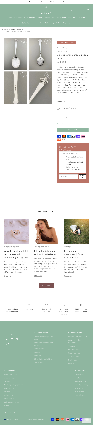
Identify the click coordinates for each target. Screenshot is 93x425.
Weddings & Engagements (55, 17)
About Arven (79, 374)
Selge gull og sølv (11, 247)
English (72, 10)
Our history (79, 392)
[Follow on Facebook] (5, 412)
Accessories (72, 17)
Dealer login (72, 360)
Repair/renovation (40, 349)
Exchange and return (75, 349)
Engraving (37, 356)
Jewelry (40, 17)
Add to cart (73, 130)
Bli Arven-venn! (82, 176)
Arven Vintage (29, 17)
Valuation (37, 352)
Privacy (71, 363)
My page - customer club (77, 337)
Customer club (80, 381)
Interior (82, 17)
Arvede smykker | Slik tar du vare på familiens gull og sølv (16, 254)
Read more (8, 276)
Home (7, 31)
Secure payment (74, 353)
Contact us (79, 378)
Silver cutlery (38, 23)
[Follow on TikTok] (15, 412)
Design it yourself (15, 17)
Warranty (71, 346)
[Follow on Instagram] (10, 412)
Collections (26, 23)
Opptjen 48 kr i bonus (66, 42)
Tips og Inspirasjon (41, 247)
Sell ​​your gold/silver (53, 23)
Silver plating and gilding (43, 359)
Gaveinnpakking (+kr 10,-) (66, 108)
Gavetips (67, 247)
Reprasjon (67, 23)
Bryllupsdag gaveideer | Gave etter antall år (73, 254)
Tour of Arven (39, 362)
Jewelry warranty (81, 385)
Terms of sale (73, 356)
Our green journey (82, 388)
